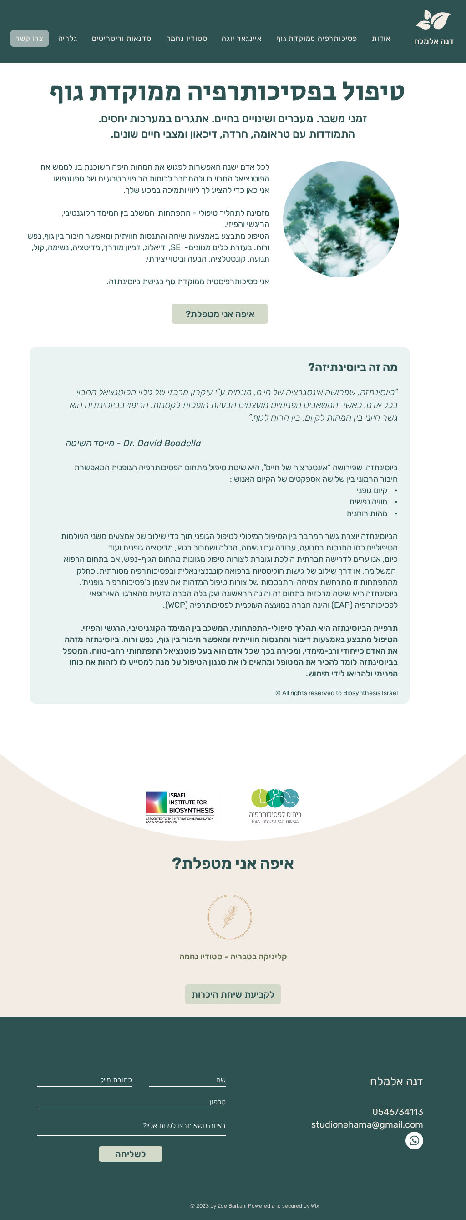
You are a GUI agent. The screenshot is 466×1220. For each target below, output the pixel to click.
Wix (315, 1206)
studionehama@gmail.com (367, 1124)
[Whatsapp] (414, 1140)
